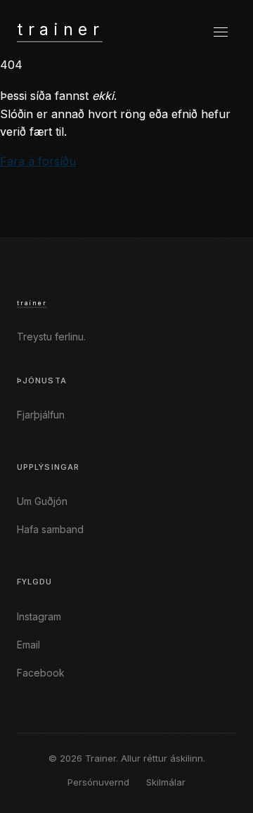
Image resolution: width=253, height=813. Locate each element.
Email (28, 645)
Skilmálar (166, 782)
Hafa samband (50, 529)
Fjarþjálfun (41, 415)
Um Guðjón (42, 501)
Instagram (39, 616)
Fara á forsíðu (38, 161)
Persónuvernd (98, 782)
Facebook (41, 673)
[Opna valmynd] (220, 32)
